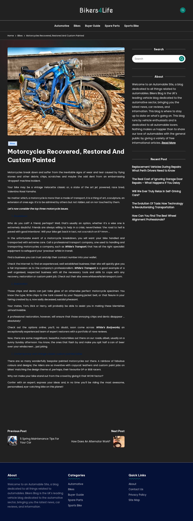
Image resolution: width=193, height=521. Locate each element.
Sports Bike (75, 505)
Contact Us (136, 489)
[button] (181, 58)
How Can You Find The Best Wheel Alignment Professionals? (154, 218)
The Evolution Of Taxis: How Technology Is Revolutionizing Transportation (157, 205)
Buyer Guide (76, 495)
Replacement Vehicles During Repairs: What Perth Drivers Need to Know (156, 169)
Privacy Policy (137, 495)
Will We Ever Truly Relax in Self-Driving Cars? (156, 193)
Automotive (75, 484)
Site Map (134, 500)
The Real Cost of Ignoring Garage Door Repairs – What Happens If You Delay (157, 181)
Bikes (12, 143)
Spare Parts (75, 500)
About (132, 484)
